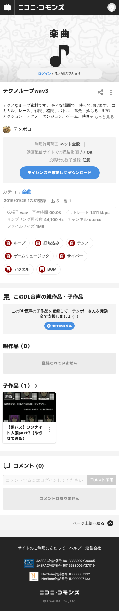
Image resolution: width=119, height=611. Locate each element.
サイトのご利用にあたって (41, 547)
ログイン (44, 73)
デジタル (21, 269)
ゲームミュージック (31, 256)
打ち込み (51, 243)
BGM (52, 269)
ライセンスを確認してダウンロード (59, 172)
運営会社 (93, 547)
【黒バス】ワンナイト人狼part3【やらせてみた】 (25, 433)
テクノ (83, 243)
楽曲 (27, 191)
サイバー (75, 256)
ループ (19, 243)
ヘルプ (75, 547)
